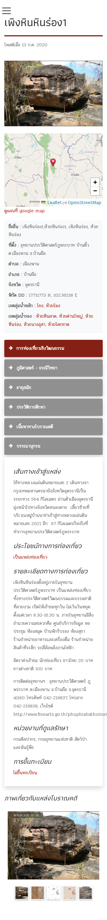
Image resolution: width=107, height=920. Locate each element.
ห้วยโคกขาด (58, 324)
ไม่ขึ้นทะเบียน (25, 772)
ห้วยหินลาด (46, 316)
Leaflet (54, 202)
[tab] (53, 348)
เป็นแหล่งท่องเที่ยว (30, 557)
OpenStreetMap (84, 202)
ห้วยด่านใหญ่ (71, 316)
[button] (53, 162)
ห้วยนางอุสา (34, 324)
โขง (40, 305)
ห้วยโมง (53, 305)
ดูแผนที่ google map (24, 210)
